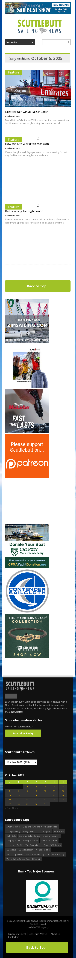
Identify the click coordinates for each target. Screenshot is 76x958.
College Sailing (13, 831)
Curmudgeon (45, 831)
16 (36, 795)
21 (18, 800)
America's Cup (13, 826)
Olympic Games (30, 840)
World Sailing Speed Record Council (23, 859)
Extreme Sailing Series (29, 836)
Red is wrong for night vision (24, 211)
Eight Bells (11, 836)
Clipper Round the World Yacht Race (40, 826)
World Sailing (58, 854)
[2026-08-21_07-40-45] (38, 13)
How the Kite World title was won (27, 144)
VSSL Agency (42, 927)
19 (63, 795)
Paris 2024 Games (49, 840)
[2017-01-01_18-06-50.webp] (36, 896)
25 (54, 800)
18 (54, 795)
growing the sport (51, 836)
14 (18, 795)
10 (45, 791)
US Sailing (11, 849)
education (59, 831)
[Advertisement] (27, 501)
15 (27, 795)
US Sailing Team (26, 849)
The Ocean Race (33, 845)
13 (10, 795)
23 (36, 800)
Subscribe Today (23, 733)
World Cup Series (15, 854)
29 (27, 804)
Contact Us (13, 937)
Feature (13, 72)
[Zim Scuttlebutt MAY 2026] (27, 342)
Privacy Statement (17, 934)
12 (63, 791)
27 (10, 804)
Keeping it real (13, 840)
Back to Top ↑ (38, 286)
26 (63, 800)
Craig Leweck (29, 831)
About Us (55, 934)
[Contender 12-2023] (27, 612)
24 (45, 800)
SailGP (20, 845)
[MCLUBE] (27, 432)
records (10, 845)
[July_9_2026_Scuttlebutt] (27, 567)
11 (54, 791)
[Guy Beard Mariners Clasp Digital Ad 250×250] (27, 657)
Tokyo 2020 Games (52, 845)
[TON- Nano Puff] (27, 387)
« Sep (8, 808)
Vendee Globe (43, 849)
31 (45, 804)
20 (10, 800)
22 (27, 800)
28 (18, 804)
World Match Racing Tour (37, 854)
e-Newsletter (16, 711)
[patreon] (27, 477)
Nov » (15, 808)
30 (36, 804)
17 (45, 795)
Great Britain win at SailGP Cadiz (26, 112)
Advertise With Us (38, 934)
